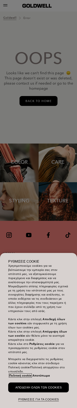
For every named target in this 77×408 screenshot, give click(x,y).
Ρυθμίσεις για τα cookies (38, 399)
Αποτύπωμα (41, 375)
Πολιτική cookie (20, 375)
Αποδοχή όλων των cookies (38, 387)
